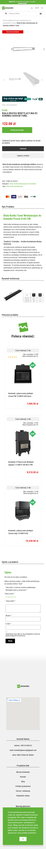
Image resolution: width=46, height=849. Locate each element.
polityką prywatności (29, 833)
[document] (23, 424)
